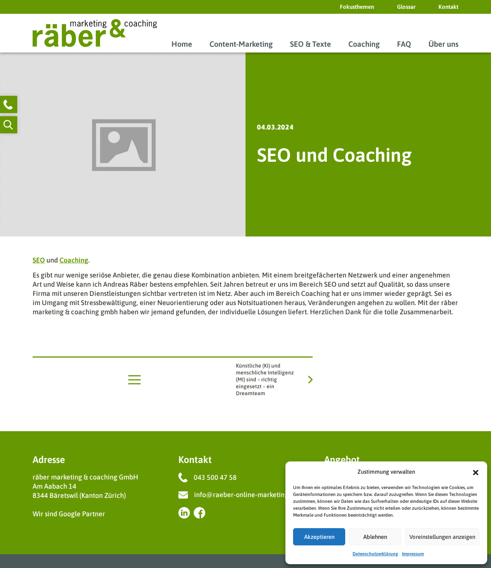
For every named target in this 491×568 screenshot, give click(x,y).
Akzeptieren (319, 537)
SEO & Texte (310, 43)
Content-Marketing (241, 43)
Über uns (443, 43)
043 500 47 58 (215, 477)
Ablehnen (375, 537)
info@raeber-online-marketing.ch (245, 495)
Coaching (364, 43)
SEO (39, 260)
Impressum (413, 554)
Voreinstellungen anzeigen (442, 537)
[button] (475, 472)
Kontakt (448, 6)
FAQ (404, 43)
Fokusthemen (357, 6)
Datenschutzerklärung (375, 554)
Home (181, 43)
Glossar (406, 6)
